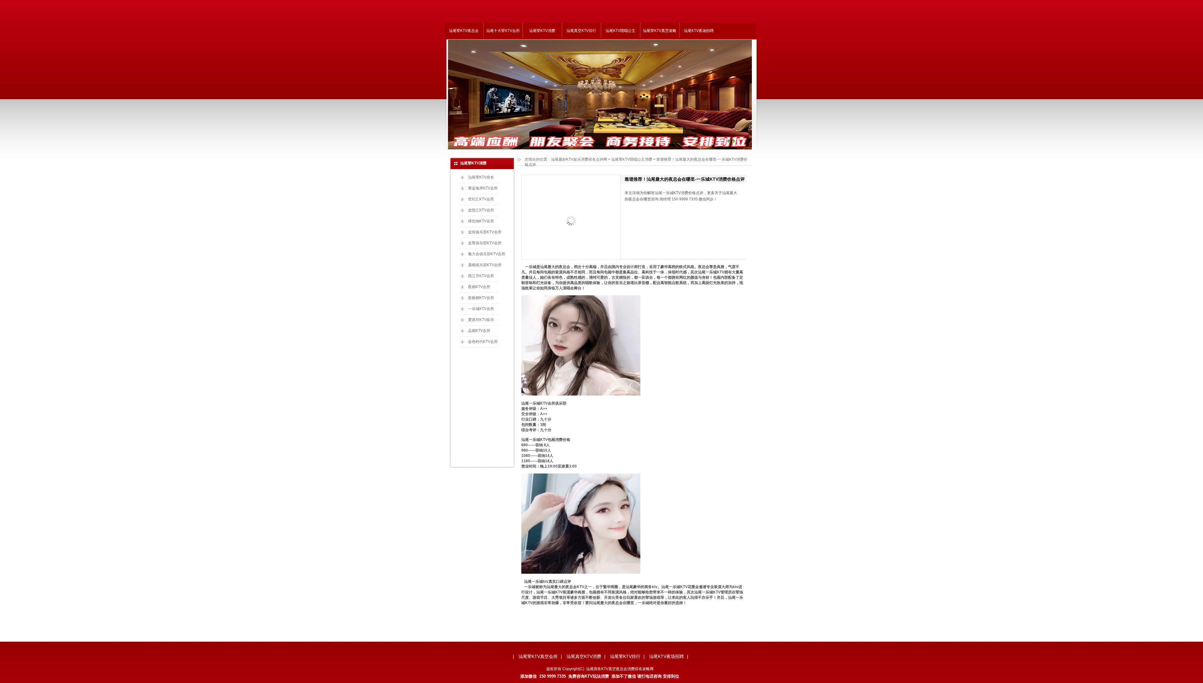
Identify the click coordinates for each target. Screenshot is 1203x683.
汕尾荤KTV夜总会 (464, 30)
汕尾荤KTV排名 (481, 177)
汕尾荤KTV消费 (542, 30)
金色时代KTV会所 (483, 341)
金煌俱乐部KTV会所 (485, 232)
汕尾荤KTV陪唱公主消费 (631, 159)
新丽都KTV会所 (481, 298)
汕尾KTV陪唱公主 (620, 30)
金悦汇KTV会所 (481, 210)
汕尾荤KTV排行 (625, 656)
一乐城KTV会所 (481, 309)
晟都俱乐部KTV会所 (485, 265)
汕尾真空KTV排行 (581, 30)
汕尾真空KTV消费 (583, 656)
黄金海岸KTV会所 (483, 188)
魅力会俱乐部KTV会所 (486, 254)
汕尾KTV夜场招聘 (699, 30)
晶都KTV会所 (479, 331)
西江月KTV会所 (481, 276)
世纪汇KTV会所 (481, 199)
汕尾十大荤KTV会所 (503, 30)
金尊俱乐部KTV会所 (485, 243)
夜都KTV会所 (479, 287)
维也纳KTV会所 (481, 221)
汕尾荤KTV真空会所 (538, 656)
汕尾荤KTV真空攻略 (659, 30)
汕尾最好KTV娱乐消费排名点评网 (579, 159)
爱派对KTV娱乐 (481, 320)
